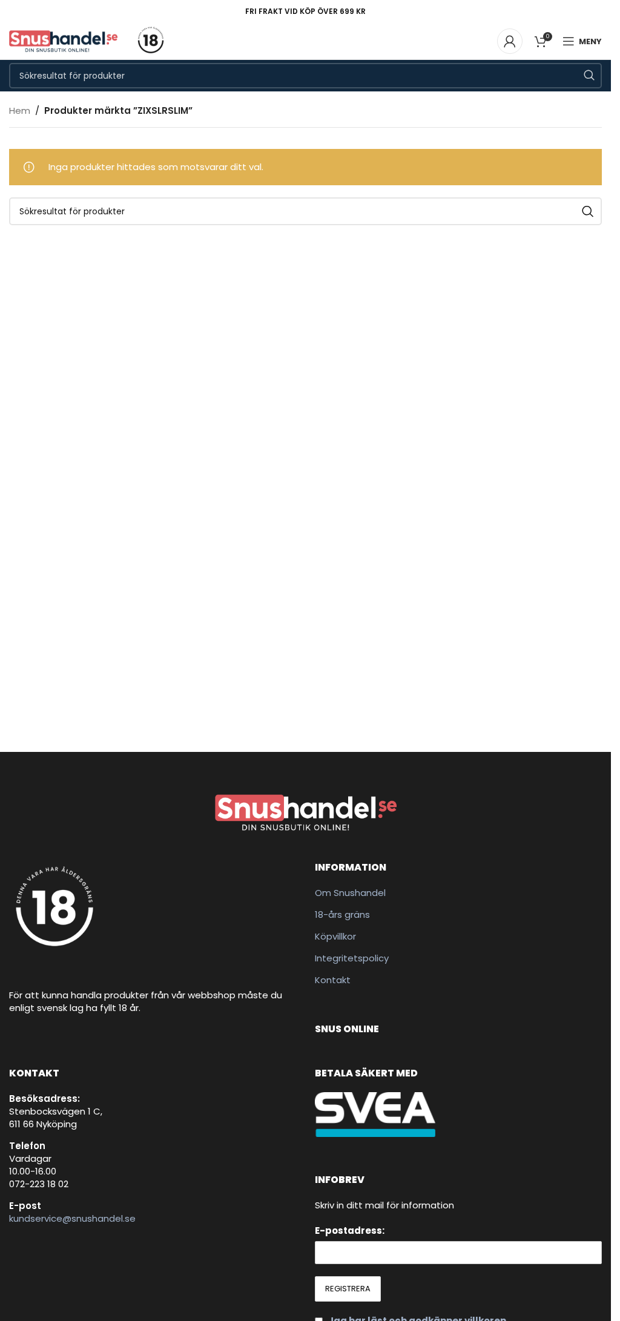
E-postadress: (349, 1230)
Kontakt (333, 979)
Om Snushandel (350, 892)
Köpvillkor (335, 936)
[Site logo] (63, 40)
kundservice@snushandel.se (72, 1218)
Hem (19, 110)
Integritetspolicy (352, 958)
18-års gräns (342, 914)
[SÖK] (589, 75)
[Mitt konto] (510, 41)
